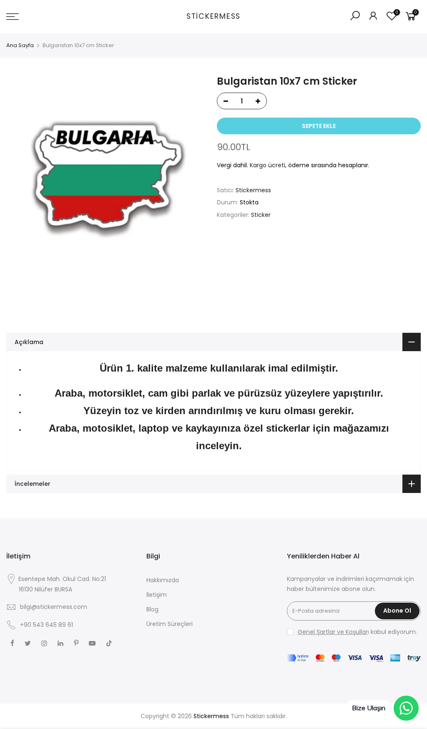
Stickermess (213, 16)
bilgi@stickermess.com (53, 607)
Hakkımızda (162, 580)
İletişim (156, 595)
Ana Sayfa (20, 45)
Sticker (261, 215)
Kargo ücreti (267, 165)
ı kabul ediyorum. (357, 632)
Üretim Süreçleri (169, 624)
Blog (152, 609)
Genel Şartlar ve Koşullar (333, 632)
